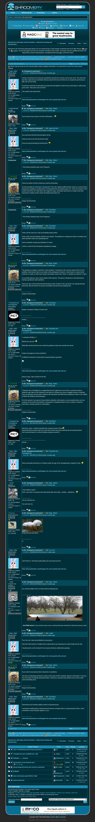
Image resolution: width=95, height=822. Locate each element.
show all (84, 63)
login (85, 49)
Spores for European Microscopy (33, 59)
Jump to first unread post (17, 63)
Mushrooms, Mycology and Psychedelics (21, 42)
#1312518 (26, 332)
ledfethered (59, 758)
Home (13, 13)
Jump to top (13, 728)
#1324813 (26, 698)
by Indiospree (82, 782)
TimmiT (48, 792)
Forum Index (18, 26)
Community (40, 13)
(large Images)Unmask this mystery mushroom (29, 767)
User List (81, 26)
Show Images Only (14, 796)
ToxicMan (52, 210)
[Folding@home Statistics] (12, 90)
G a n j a (51, 550)
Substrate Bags (60, 57)
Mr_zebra (59, 767)
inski (28, 792)
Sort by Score (24, 796)
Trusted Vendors (43, 26)
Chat (36, 28)
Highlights (55, 26)
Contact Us (75, 9)
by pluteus (82, 773)
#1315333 (26, 423)
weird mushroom (18, 780)
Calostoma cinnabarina (42, 187)
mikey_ (58, 754)
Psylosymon (60, 776)
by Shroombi (81, 764)
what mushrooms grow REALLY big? (25, 776)
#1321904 (26, 485)
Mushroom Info (27, 13)
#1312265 (26, 162)
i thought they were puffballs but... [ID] (25, 754)
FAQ (73, 26)
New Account (60, 9)
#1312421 (26, 265)
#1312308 (26, 212)
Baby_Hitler (53, 108)
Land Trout (74, 792)
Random (51, 28)
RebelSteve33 (57, 773)
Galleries (65, 26)
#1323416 (26, 552)
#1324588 (26, 584)
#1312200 (26, 130)
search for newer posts (74, 66)
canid (50, 633)
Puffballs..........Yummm (20, 758)
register (15, 51)
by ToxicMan (81, 760)
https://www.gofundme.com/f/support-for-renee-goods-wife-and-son (44, 99)
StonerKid (59, 780)
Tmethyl (58, 792)
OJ (57, 749)
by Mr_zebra (81, 768)
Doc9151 (67, 792)
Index (79, 43)
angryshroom (53, 128)
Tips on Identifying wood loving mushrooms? (28, 749)
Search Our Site (61, 4)
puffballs (16, 771)
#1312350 (26, 228)
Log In (68, 9)
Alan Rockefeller (34, 792)
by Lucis (81, 777)
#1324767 (26, 667)
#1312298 (26, 178)
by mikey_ (82, 755)
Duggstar (42, 792)
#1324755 (26, 635)
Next (85, 43)
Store (43, 28)
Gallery (54, 13)
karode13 (23, 792)
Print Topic (32, 796)
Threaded (62, 43)
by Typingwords (81, 751)
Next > (79, 63)
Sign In (42, 24)
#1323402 (26, 515)
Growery (60, 28)
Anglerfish (53, 792)
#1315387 (26, 455)
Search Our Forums (73, 4)
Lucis (63, 792)
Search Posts (29, 26)
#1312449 (26, 304)
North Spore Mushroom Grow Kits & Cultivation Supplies (33, 57)
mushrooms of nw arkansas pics (24, 762)
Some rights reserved (58, 817)
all (21, 764)
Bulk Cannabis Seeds (54, 59)
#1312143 (26, 110)
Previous (71, 43)
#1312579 (26, 385)
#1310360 (26, 73)
